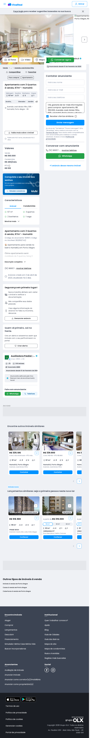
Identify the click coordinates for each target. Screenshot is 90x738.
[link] (23, 453)
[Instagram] (53, 670)
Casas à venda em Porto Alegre (15, 587)
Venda (5, 68)
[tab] (13, 206)
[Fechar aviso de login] (83, 11)
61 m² (58, 524)
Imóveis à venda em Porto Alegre (15, 584)
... (11, 67)
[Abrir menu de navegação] (5, 4)
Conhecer (24, 537)
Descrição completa (13, 262)
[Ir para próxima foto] (84, 39)
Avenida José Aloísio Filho (24, 68)
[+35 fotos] (23, 441)
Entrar (81, 4)
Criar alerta (22, 346)
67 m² (80, 524)
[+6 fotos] (57, 505)
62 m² (68, 524)
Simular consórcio (17, 191)
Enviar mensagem (65, 122)
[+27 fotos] (23, 505)
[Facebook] (47, 670)
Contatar (24, 472)
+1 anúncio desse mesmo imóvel (65, 165)
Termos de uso (52, 133)
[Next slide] (35, 441)
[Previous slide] (73, 481)
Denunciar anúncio (22, 318)
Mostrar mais (10, 221)
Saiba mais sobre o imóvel (22, 133)
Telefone (31, 394)
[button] (21, 120)
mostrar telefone (23, 268)
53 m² (48, 524)
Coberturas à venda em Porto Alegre (17, 591)
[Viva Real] (16, 4)
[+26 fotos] (57, 441)
